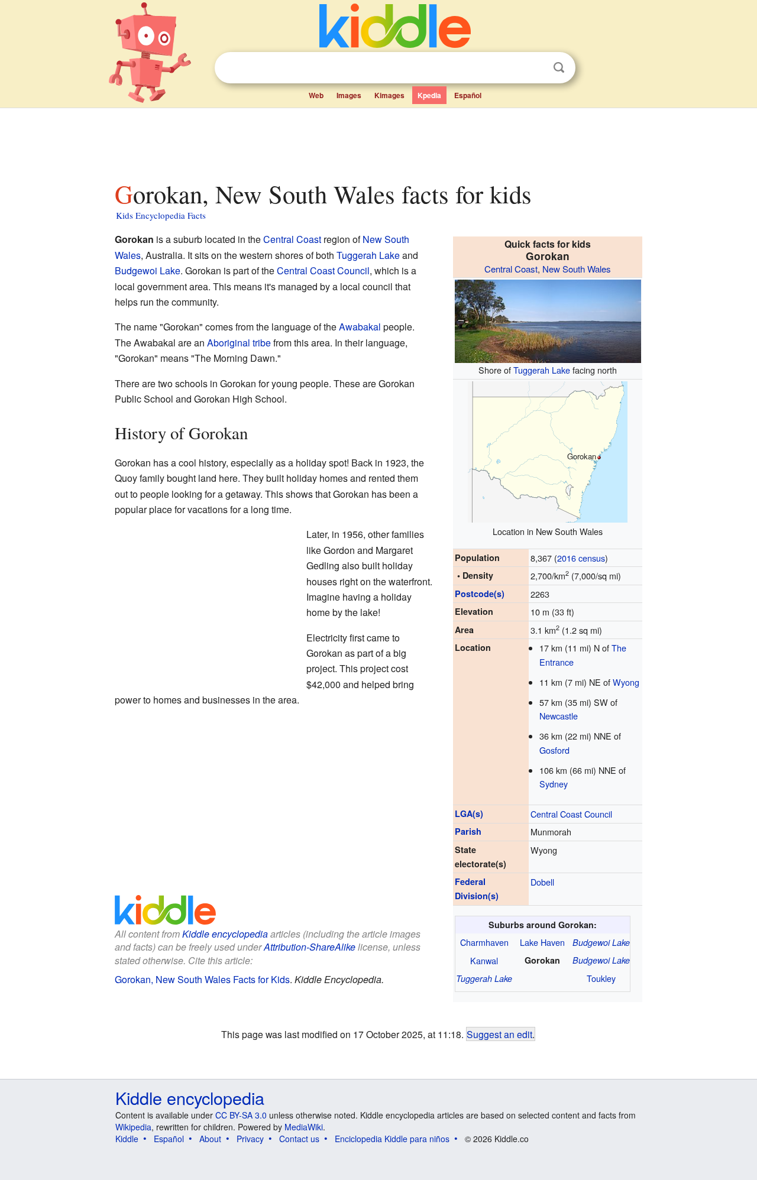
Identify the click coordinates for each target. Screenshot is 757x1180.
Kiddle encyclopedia (225, 934)
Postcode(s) (479, 593)
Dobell (542, 882)
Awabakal (360, 326)
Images (349, 95)
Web (316, 95)
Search (559, 67)
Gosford (554, 750)
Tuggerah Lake (541, 370)
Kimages (389, 95)
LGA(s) (469, 813)
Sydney (553, 783)
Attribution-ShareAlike (309, 947)
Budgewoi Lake (601, 942)
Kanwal (484, 960)
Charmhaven (484, 942)
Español (467, 95)
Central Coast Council (571, 814)
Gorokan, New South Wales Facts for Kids (202, 979)
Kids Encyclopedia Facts (161, 215)
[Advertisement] (378, 141)
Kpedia (429, 95)
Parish (468, 831)
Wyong (626, 682)
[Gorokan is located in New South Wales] (547, 450)
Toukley (601, 978)
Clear (535, 68)
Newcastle (558, 715)
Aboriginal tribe (239, 342)
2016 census (581, 558)
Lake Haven (542, 942)
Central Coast (511, 268)
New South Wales (576, 268)
